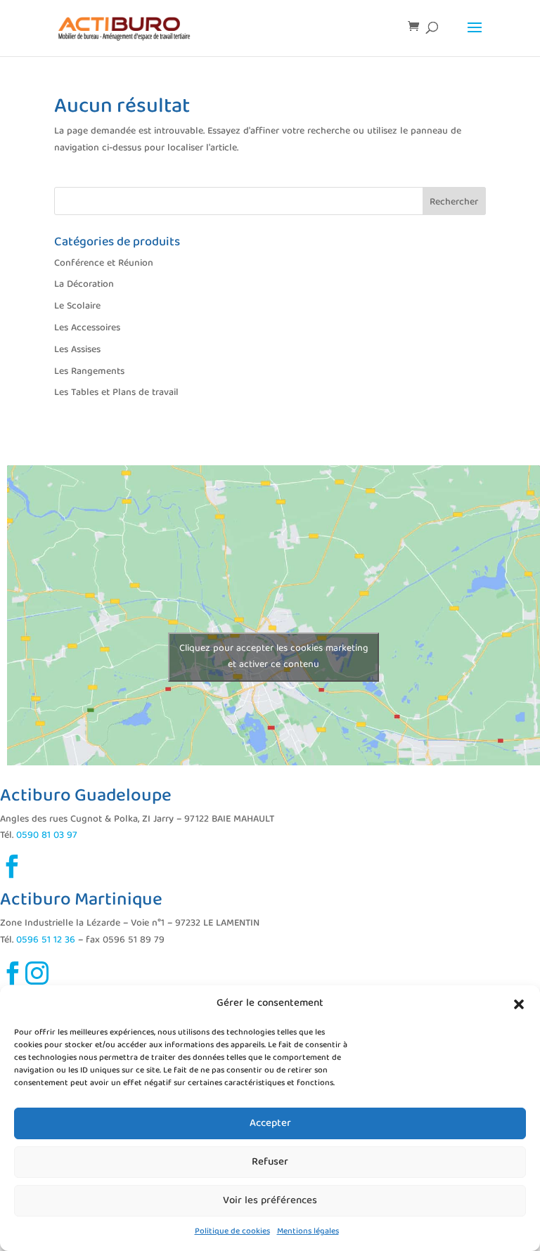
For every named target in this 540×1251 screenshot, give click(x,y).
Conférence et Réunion (103, 263)
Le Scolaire (77, 306)
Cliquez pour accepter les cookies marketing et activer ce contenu (273, 656)
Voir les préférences (270, 1201)
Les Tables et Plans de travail (116, 392)
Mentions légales (308, 1231)
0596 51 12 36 (45, 940)
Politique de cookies (232, 1231)
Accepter (270, 1124)
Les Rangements (89, 371)
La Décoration (84, 284)
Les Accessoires (87, 328)
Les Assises (77, 350)
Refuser (270, 1162)
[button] (519, 1004)
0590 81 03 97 (46, 835)
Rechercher (454, 202)
